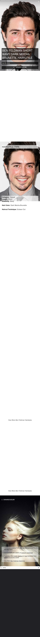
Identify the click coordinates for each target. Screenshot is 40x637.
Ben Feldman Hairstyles (18, 561)
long (26, 556)
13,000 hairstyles (27, 548)
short (15, 556)
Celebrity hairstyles (27, 553)
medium (20, 556)
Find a (6, 548)
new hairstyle (12, 548)
